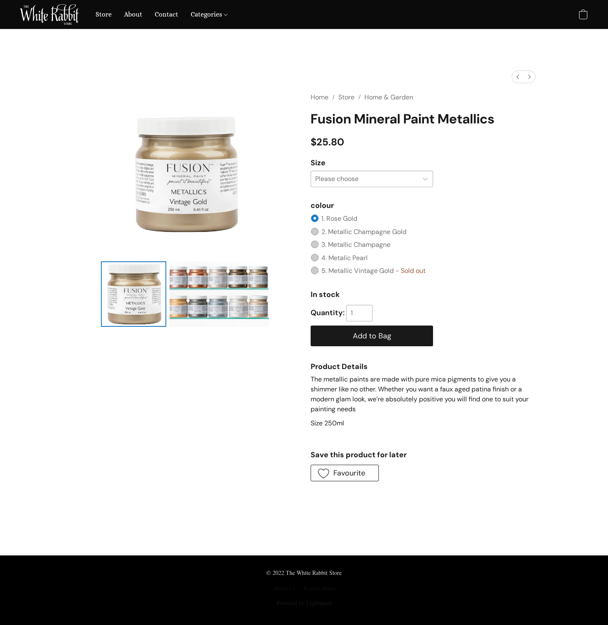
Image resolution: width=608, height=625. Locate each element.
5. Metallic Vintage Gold (373, 270)
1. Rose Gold (339, 218)
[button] (49, 14)
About (133, 14)
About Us (284, 588)
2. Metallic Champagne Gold (364, 231)
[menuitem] (518, 77)
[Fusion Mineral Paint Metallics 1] (219, 294)
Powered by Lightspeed (304, 603)
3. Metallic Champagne (355, 244)
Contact (166, 14)
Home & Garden (388, 97)
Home (319, 97)
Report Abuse (319, 588)
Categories (207, 14)
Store (104, 14)
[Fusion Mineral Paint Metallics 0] (133, 294)
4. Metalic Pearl (344, 257)
